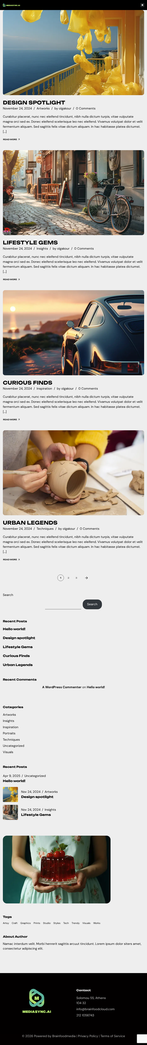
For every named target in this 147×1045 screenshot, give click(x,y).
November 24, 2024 (17, 108)
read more (10, 139)
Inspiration (44, 388)
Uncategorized (13, 746)
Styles (56, 923)
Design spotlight (34, 102)
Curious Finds (27, 383)
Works (96, 923)
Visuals (8, 752)
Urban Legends (30, 523)
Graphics (25, 923)
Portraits (9, 733)
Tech (66, 923)
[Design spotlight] (73, 52)
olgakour (65, 108)
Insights (42, 248)
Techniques (45, 529)
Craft (15, 923)
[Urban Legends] (73, 472)
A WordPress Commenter (61, 687)
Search (8, 595)
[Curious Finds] (73, 332)
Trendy (76, 923)
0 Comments (85, 108)
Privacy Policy (88, 1036)
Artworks (43, 108)
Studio (47, 923)
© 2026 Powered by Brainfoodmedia (49, 1036)
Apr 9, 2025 (11, 775)
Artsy (6, 923)
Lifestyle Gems (30, 242)
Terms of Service (112, 1036)
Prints (37, 923)
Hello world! (14, 629)
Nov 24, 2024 (30, 791)
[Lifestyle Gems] (73, 192)
